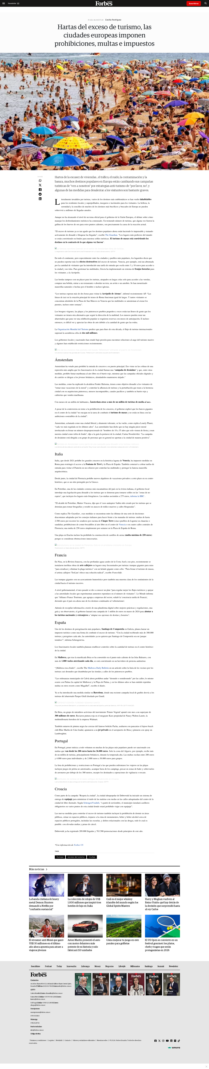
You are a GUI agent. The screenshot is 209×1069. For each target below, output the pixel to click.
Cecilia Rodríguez (113, 20)
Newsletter (173, 966)
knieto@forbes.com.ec (37, 999)
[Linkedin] (40, 199)
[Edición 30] (101, 984)
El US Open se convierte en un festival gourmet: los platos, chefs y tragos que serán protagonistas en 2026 (161, 945)
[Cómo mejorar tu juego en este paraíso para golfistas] (123, 926)
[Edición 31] (83, 984)
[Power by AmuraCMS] (174, 1048)
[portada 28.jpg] (136, 984)
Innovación (71, 966)
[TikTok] (179, 1041)
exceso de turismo (76, 857)
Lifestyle (122, 966)
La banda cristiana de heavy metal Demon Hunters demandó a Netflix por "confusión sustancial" (44, 904)
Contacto (67, 1040)
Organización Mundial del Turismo (73, 329)
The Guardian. (112, 234)
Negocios (109, 966)
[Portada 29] (118, 984)
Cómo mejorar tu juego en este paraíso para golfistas (122, 942)
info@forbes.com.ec (64, 986)
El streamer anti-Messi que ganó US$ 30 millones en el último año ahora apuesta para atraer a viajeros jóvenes (46, 945)
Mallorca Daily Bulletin (98, 667)
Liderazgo (85, 966)
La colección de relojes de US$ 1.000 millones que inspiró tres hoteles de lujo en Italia (84, 902)
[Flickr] (175, 1041)
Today (59, 966)
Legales (51, 1040)
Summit (160, 966)
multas (92, 857)
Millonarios (135, 966)
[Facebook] (40, 189)
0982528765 (35, 1023)
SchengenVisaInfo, (91, 802)
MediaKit (59, 1040)
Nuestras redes (102, 1040)
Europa (60, 857)
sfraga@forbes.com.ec (37, 1005)
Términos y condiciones (38, 1040)
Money (98, 966)
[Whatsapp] (40, 180)
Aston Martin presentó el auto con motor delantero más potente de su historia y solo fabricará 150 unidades (84, 945)
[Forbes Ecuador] (104, 3)
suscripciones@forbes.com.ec (40, 1012)
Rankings (149, 966)
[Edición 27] (154, 984)
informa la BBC (137, 496)
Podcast (48, 966)
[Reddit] (40, 194)
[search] (206, 3)
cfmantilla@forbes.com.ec (54, 993)
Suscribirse (193, 3)
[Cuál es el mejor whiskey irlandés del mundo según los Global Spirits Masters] (123, 885)
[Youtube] (167, 1041)
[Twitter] (40, 185)
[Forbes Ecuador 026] (171, 984)
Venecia (122, 524)
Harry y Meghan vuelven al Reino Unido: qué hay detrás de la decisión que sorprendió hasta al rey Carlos (162, 904)
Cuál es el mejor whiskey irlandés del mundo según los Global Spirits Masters (122, 902)
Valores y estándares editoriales (84, 1040)
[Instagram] (163, 1041)
